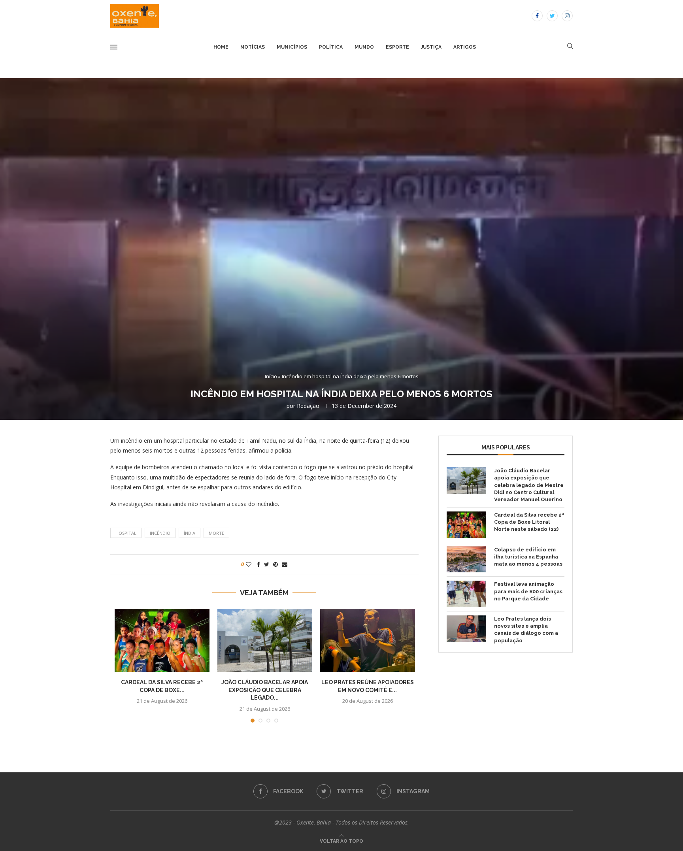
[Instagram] (567, 15)
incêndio (160, 533)
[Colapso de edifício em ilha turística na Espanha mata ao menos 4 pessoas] (466, 559)
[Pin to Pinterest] (275, 564)
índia (189, 533)
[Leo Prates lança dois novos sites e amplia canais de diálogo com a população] (466, 628)
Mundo (364, 47)
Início (271, 376)
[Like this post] (248, 564)
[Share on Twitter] (266, 564)
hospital (125, 533)
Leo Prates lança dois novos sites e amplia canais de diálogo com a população (526, 629)
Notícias (252, 47)
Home (220, 47)
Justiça (431, 47)
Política (331, 47)
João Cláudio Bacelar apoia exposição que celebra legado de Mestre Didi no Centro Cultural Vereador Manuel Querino (529, 485)
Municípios (292, 47)
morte (216, 533)
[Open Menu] (113, 47)
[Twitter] (552, 15)
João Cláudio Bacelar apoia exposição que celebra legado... (264, 690)
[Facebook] (537, 15)
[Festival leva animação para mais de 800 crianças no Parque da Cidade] (466, 594)
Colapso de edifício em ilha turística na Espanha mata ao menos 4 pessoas (528, 557)
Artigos (464, 47)
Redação (308, 405)
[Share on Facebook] (258, 564)
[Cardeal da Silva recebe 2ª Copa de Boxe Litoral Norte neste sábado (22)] (162, 640)
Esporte (397, 47)
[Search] (570, 47)
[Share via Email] (284, 564)
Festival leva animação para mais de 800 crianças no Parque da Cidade (528, 591)
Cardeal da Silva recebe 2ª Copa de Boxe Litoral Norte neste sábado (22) (529, 522)
